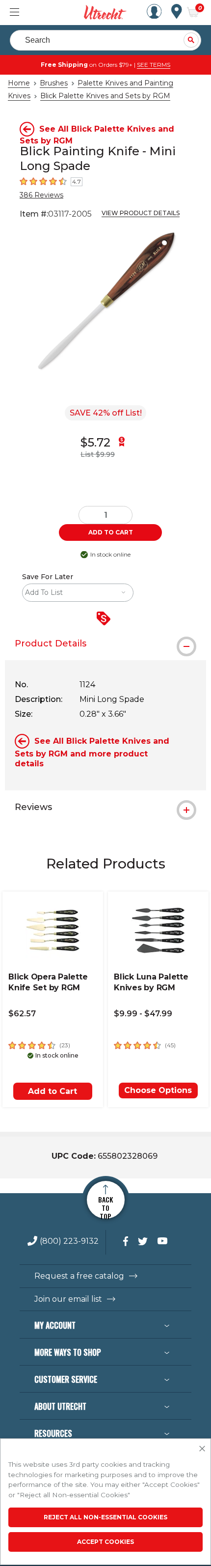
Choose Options (158, 1090)
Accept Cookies (105, 1541)
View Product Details (141, 213)
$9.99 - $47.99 (143, 1013)
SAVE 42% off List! (106, 413)
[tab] (105, 643)
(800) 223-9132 (69, 1241)
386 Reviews (41, 195)
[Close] (202, 1449)
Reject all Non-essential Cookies (105, 1517)
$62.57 (22, 1013)
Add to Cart (52, 1091)
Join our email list (68, 1299)
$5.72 (95, 442)
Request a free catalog (79, 1276)
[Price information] (105, 619)
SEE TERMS (153, 64)
